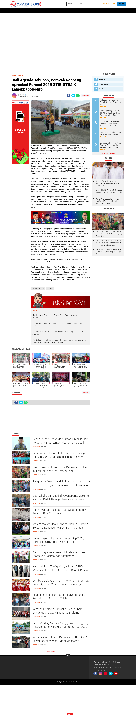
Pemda (41, 288)
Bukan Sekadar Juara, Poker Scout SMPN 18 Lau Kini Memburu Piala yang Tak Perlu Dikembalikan (110, 145)
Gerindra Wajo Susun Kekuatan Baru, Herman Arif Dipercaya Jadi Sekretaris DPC (108, 183)
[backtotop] (68, 656)
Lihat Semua (51, 651)
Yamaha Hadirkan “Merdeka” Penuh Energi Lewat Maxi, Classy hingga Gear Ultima (58, 610)
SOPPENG (50, 288)
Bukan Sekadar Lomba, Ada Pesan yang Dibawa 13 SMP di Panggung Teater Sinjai (61, 469)
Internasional (103, 84)
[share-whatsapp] (78, 95)
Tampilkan (86, 392)
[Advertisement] (68, 42)
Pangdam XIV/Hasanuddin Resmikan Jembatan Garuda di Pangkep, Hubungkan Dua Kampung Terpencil (61, 485)
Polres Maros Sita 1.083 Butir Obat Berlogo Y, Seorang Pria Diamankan (59, 511)
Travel (78, 10)
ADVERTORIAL (28, 10)
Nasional (102, 79)
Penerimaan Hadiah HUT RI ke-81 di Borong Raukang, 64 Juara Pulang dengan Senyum (59, 455)
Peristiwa (46, 10)
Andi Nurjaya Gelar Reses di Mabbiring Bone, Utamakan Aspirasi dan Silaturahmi (59, 554)
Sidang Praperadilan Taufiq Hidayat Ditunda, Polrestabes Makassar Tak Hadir (59, 596)
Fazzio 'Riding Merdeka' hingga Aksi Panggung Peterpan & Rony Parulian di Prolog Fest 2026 (60, 625)
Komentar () (85, 95)
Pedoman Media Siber (101, 670)
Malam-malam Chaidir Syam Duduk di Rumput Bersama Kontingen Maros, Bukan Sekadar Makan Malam (60, 527)
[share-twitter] (73, 95)
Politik (37, 10)
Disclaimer (104, 662)
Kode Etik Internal (114, 662)
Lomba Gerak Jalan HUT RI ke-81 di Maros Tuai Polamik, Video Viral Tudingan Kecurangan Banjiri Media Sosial (61, 584)
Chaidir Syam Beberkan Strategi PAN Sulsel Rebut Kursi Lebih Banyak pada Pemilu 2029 (107, 201)
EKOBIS (71, 10)
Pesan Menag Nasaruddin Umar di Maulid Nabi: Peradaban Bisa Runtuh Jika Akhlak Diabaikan (61, 440)
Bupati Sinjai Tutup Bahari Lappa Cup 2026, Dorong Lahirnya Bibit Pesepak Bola (58, 540)
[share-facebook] (68, 95)
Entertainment (103, 89)
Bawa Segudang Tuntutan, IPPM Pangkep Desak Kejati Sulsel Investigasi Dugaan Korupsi (110, 113)
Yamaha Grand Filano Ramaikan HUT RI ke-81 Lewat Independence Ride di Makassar (60, 639)
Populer (121, 4)
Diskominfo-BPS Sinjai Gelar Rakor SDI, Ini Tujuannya (110, 133)
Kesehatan (86, 10)
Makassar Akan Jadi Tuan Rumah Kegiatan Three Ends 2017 (110, 102)
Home (12, 10)
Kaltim (101, 10)
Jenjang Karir (119, 667)
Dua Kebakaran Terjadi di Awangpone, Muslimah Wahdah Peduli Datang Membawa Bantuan (61, 497)
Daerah (19, 10)
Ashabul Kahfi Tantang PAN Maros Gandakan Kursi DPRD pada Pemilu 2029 (109, 192)
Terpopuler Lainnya (108, 153)
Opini (94, 10)
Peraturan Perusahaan (101, 665)
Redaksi (96, 662)
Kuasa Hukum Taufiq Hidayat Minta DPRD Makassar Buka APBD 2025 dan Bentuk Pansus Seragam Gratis (61, 570)
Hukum (54, 10)
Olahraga (62, 10)
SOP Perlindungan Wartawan (103, 667)
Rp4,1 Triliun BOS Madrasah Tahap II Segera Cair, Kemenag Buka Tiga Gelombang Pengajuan (109, 251)
